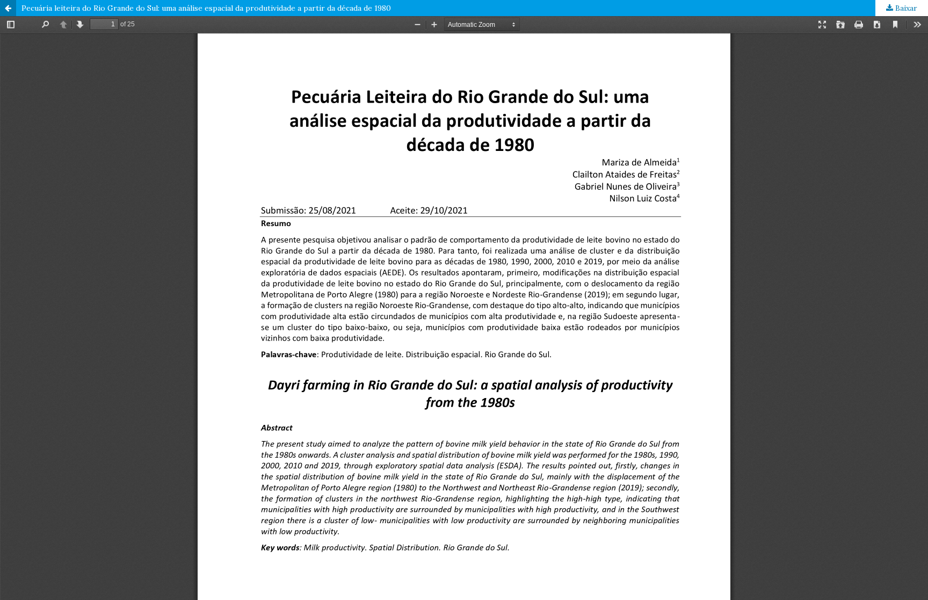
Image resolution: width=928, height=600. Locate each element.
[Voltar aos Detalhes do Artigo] (8, 8)
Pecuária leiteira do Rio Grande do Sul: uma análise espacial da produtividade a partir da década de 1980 (206, 8)
